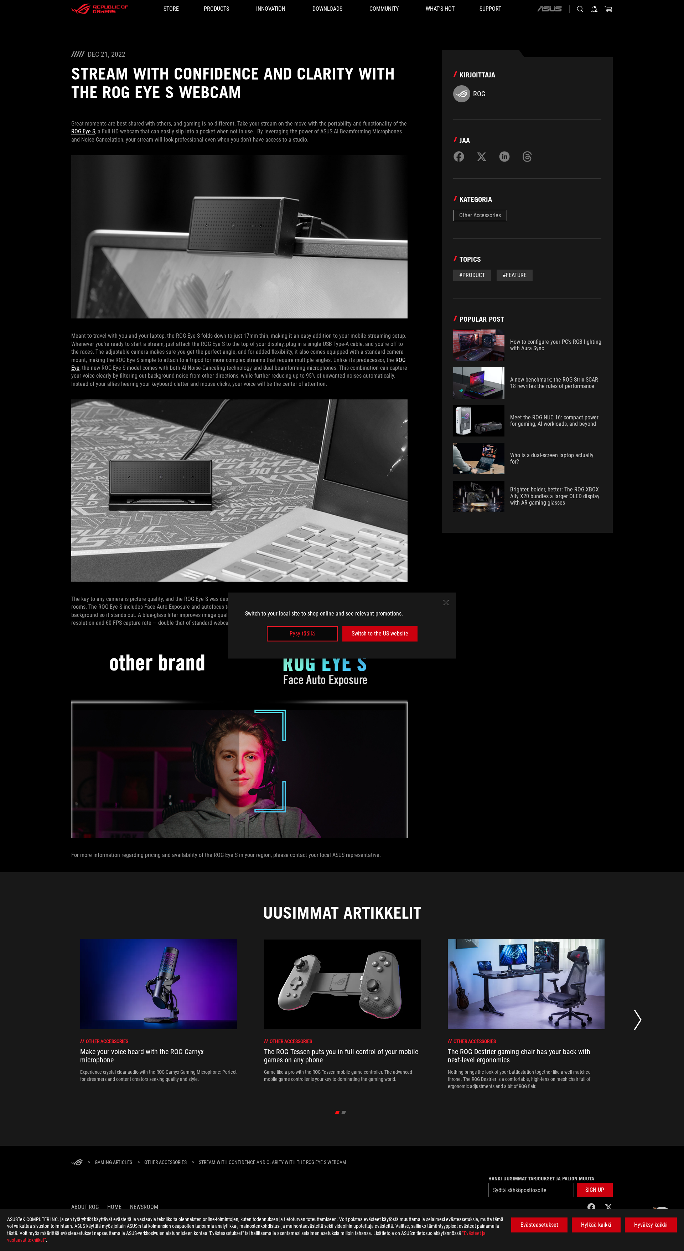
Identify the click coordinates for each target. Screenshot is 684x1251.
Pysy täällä (302, 633)
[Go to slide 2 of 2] (344, 1112)
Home (114, 1207)
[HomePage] (77, 1162)
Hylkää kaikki (596, 1224)
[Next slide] (638, 1022)
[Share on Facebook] (459, 156)
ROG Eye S (83, 131)
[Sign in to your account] (594, 9)
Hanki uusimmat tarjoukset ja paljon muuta (541, 1178)
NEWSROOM (144, 1207)
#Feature (515, 275)
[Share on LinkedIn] (504, 156)
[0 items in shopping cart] (608, 9)
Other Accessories (480, 215)
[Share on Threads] (527, 156)
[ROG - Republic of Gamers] (99, 9)
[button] (595, 1190)
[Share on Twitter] (481, 156)
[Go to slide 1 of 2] (337, 1112)
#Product (472, 275)
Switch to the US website (380, 633)
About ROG (85, 1207)
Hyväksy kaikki (651, 1224)
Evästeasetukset (539, 1224)
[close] (446, 602)
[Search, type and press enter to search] (580, 9)
